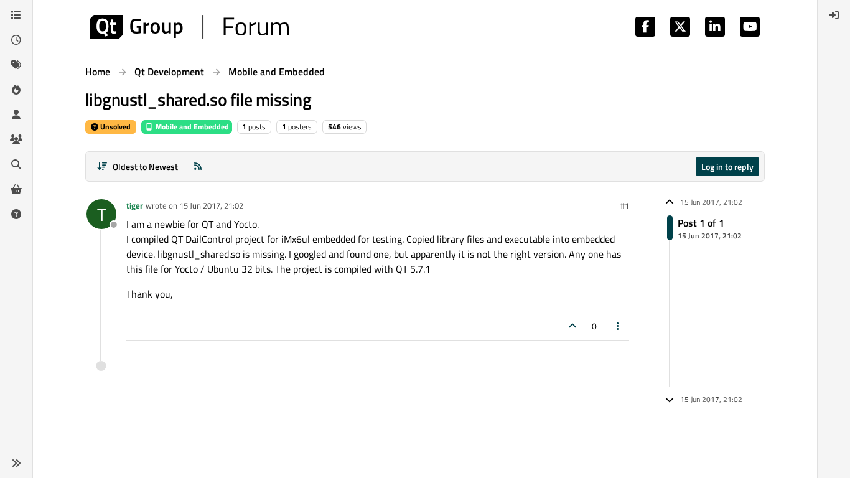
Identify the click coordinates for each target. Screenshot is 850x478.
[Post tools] (618, 325)
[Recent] (16, 40)
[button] (16, 463)
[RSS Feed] (198, 166)
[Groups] (16, 139)
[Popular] (16, 90)
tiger (134, 205)
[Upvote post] (572, 325)
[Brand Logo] (189, 27)
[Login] (834, 15)
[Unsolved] (16, 214)
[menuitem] (834, 15)
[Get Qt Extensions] (16, 189)
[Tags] (16, 65)
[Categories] (16, 15)
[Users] (16, 114)
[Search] (16, 164)
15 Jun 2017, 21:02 (211, 205)
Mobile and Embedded (191, 127)
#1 (624, 205)
